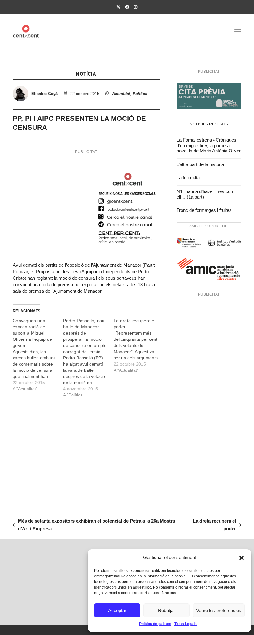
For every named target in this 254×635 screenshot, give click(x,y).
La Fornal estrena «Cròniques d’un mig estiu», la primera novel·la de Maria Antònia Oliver (209, 145)
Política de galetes (155, 624)
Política (140, 93)
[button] (242, 558)
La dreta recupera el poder (212, 525)
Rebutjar (166, 610)
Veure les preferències (218, 610)
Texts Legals (185, 624)
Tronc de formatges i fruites (204, 210)
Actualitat (121, 93)
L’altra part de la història (200, 164)
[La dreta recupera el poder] (139, 345)
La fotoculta (188, 177)
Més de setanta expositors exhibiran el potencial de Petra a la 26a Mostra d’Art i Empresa (94, 525)
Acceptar (117, 610)
